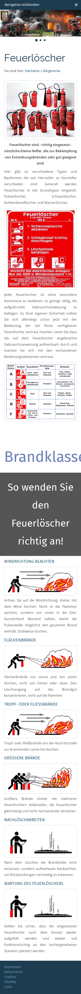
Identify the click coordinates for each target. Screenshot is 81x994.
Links (8, 987)
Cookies (10, 977)
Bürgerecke (51, 71)
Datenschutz (13, 972)
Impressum (12, 967)
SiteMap (10, 982)
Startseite (32, 71)
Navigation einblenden (22, 5)
